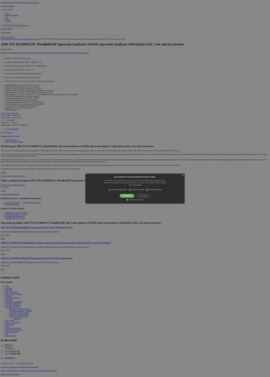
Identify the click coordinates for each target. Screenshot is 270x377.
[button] (135, 188)
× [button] (183, 175)
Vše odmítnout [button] (143, 196)
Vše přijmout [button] (127, 196)
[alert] (135, 188)
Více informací (137, 185)
